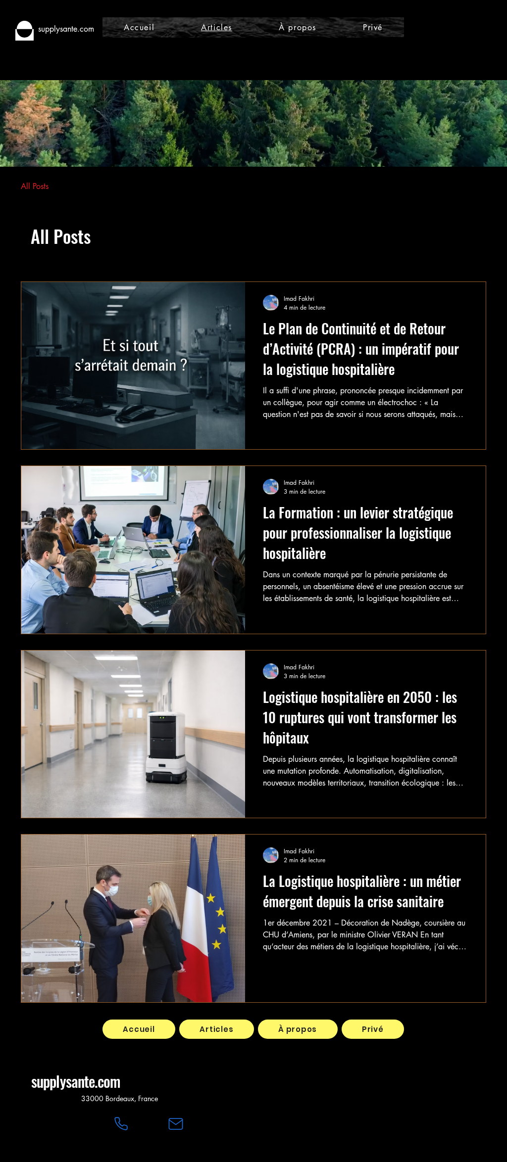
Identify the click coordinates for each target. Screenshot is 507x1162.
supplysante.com (76, 1081)
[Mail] (175, 1124)
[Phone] (120, 1124)
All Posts (35, 186)
